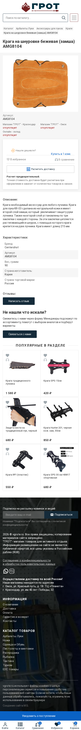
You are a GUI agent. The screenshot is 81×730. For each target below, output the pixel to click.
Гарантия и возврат (16, 617)
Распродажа (11, 652)
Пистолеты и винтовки (18, 648)
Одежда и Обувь (13, 644)
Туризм (7, 665)
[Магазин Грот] (40, 7)
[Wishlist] (7, 356)
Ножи (6, 640)
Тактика (8, 661)
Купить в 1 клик (60, 153)
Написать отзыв (18, 301)
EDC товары (11, 669)
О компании (10, 604)
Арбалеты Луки (13, 636)
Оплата (7, 612)
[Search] (63, 18)
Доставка (9, 608)
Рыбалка (8, 657)
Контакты (9, 621)
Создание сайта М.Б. (16, 705)
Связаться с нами (19, 334)
